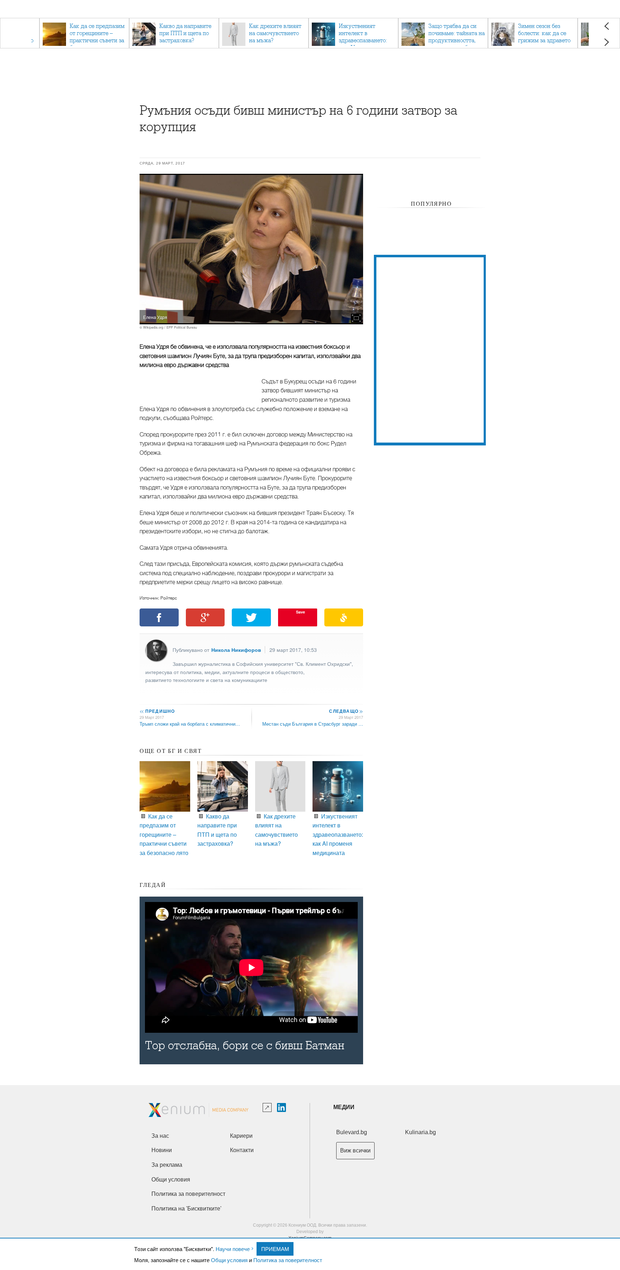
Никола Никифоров (236, 649)
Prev (606, 26)
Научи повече (233, 1248)
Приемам (275, 1248)
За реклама (166, 1165)
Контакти (242, 1150)
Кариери (241, 1136)
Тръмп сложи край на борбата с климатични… (190, 723)
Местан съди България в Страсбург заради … (312, 723)
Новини (161, 1150)
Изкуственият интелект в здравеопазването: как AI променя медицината (338, 834)
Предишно (157, 711)
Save (300, 612)
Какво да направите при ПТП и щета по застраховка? (217, 830)
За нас (160, 1136)
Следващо (345, 711)
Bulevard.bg (351, 1132)
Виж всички (355, 1150)
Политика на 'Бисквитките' (186, 1208)
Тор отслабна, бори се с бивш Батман (244, 1045)
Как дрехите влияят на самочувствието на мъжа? (276, 830)
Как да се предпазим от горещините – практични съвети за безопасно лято (164, 834)
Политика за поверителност (287, 1260)
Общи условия (229, 1260)
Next (606, 42)
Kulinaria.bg (420, 1132)
